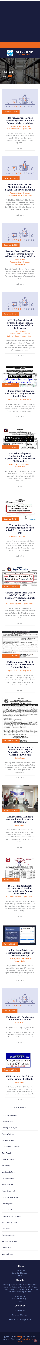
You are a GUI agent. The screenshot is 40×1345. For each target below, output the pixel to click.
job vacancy (6, 1166)
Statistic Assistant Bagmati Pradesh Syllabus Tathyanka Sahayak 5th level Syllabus (20, 120)
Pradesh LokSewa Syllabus (19, 126)
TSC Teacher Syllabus (13, 604)
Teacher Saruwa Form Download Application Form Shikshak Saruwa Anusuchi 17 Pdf (20, 529)
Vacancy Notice (25, 399)
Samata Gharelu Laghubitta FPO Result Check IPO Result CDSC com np (20, 819)
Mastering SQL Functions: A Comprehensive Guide (20, 1018)
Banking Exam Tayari (9, 1128)
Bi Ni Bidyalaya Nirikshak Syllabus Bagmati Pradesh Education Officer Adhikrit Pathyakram (20, 324)
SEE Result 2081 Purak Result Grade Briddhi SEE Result (20, 1077)
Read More (20, 148)
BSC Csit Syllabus (8, 1140)
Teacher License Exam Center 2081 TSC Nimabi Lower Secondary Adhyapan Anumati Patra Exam (20, 596)
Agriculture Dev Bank (9, 1115)
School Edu (26, 464)
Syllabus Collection (13, 129)
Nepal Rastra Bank (8, 1191)
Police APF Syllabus (9, 1210)
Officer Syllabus (19, 260)
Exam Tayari (13, 959)
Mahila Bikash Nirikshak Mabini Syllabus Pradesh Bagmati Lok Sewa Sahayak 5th (20, 187)
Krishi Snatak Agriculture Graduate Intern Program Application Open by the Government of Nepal (20, 750)
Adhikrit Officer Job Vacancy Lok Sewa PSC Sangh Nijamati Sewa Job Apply (20, 393)
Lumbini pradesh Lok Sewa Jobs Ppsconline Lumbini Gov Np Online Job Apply (20, 953)
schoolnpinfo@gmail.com (22, 1320)
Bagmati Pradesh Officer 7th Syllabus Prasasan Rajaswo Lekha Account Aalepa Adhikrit (20, 254)
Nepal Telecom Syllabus (10, 1197)
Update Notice (27, 129)
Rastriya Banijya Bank (9, 1222)
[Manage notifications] (35, 1340)
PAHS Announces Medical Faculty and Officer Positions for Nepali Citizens (20, 665)
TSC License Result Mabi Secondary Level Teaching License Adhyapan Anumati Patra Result (20, 889)
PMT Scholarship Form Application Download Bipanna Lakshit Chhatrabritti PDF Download (20, 457)
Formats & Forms (14, 464)
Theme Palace (25, 1339)
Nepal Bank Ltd (7, 1185)
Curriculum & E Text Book (11, 1147)
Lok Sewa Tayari (8, 1178)
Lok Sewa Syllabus (8, 1172)
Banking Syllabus (8, 1134)
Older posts (21, 1108)
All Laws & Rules (7, 1121)
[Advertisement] (20, 21)
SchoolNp (24, 52)
